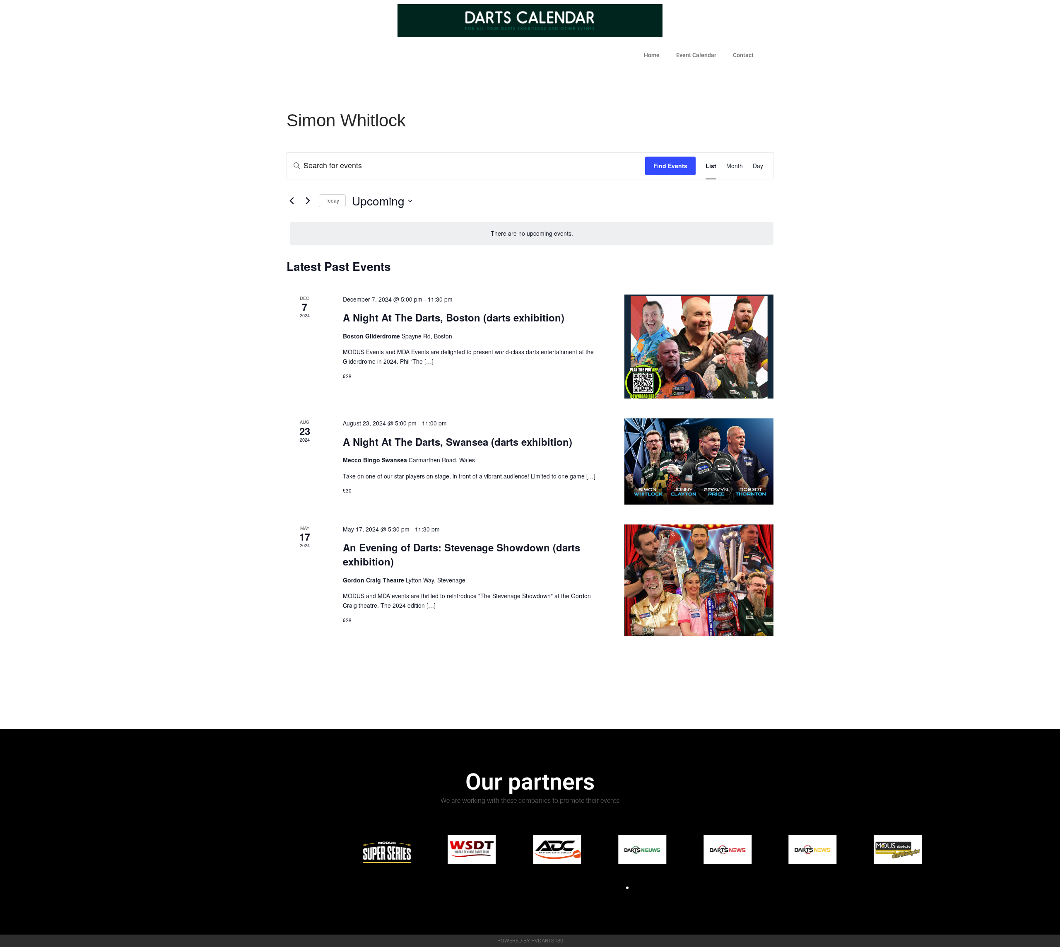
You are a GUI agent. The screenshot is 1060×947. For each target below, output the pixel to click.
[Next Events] (308, 201)
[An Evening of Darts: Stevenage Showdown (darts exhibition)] (698, 580)
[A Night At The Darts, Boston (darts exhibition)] (698, 347)
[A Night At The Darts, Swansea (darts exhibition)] (698, 461)
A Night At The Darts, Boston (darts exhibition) (453, 317)
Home (652, 55)
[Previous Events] (291, 201)
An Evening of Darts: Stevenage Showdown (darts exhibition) (461, 554)
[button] (620, 888)
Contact (743, 55)
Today (332, 200)
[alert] (531, 233)
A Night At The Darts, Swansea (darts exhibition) (457, 442)
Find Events (670, 166)
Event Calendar (696, 55)
